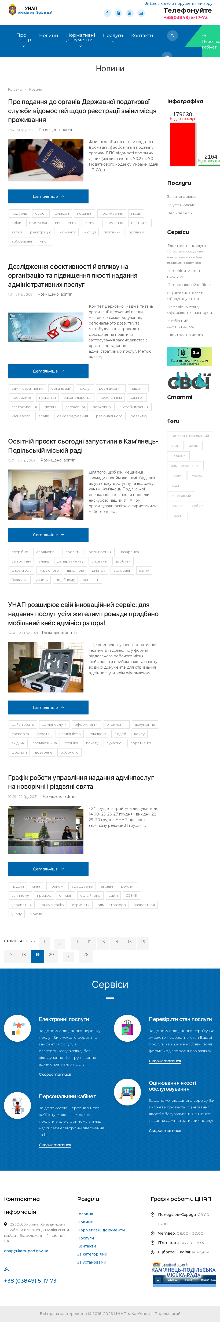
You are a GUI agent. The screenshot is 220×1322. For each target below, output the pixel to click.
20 (51, 954)
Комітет (137, 397)
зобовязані (22, 241)
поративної (140, 743)
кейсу (139, 734)
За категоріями (181, 196)
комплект (97, 734)
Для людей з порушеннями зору (181, 3)
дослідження (111, 388)
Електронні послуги (186, 245)
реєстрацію (41, 232)
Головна (15, 89)
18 (24, 954)
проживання (111, 213)
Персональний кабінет (189, 284)
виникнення (65, 223)
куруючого (49, 570)
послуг (85, 388)
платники (112, 232)
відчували (122, 570)
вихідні (107, 886)
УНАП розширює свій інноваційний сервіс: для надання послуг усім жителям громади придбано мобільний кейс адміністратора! (83, 614)
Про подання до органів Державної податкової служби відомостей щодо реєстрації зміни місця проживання (82, 111)
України (43, 734)
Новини (48, 35)
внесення (114, 223)
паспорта (20, 734)
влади (43, 416)
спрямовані (46, 552)
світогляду (21, 561)
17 (10, 954)
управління (22, 905)
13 (103, 941)
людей (120, 734)
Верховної (102, 407)
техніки (71, 743)
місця (136, 213)
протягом (38, 223)
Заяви (17, 232)
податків (19, 213)
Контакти (86, 1246)
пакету (92, 743)
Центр (193, 446)
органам (136, 232)
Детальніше (45, 196)
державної (75, 407)
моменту (68, 232)
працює (44, 895)
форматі (19, 752)
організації (61, 388)
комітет (177, 506)
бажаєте (20, 580)
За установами (181, 204)
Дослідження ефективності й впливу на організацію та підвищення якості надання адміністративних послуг (72, 275)
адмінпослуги (54, 724)
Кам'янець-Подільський (190, 436)
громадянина (45, 743)
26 (86, 954)
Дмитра (98, 570)
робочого (69, 752)
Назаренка (129, 552)
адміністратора (112, 905)
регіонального (109, 416)
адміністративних (27, 388)
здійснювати (23, 724)
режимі (127, 886)
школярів (75, 570)
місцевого (21, 416)
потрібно (20, 552)
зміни (16, 223)
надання (138, 388)
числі (44, 241)
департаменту (70, 561)
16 (143, 941)
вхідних (18, 743)
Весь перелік (180, 213)
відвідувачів (82, 886)
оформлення (86, 724)
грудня (18, 886)
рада (175, 485)
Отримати (81, 905)
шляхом (62, 213)
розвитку (139, 416)
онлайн (65, 895)
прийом (56, 886)
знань (44, 561)
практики (47, 397)
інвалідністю (69, 734)
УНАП (175, 446)
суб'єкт (198, 506)
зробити (123, 561)
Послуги (85, 1238)
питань (51, 407)
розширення (100, 552)
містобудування (134, 407)
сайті (113, 895)
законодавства (77, 397)
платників (140, 223)
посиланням (111, 397)
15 (129, 941)
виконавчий (181, 496)
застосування (24, 407)
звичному (20, 895)
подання (84, 213)
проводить (21, 397)
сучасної (114, 743)
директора (21, 570)
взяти (144, 570)
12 (89, 941)
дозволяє (43, 752)
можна (36, 914)
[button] (172, 35)
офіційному (90, 895)
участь (42, 580)
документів (145, 724)
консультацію (52, 905)
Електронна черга (185, 334)
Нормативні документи (101, 1230)
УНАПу (17, 914)
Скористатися (55, 1074)
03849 (131, 895)
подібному (65, 580)
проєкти (72, 552)
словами (99, 561)
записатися (144, 905)
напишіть (91, 580)
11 (76, 941)
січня (36, 886)
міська (197, 476)
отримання (117, 724)
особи (41, 213)
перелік (177, 515)
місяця (90, 232)
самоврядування (72, 416)
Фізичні (91, 223)
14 (116, 941)
